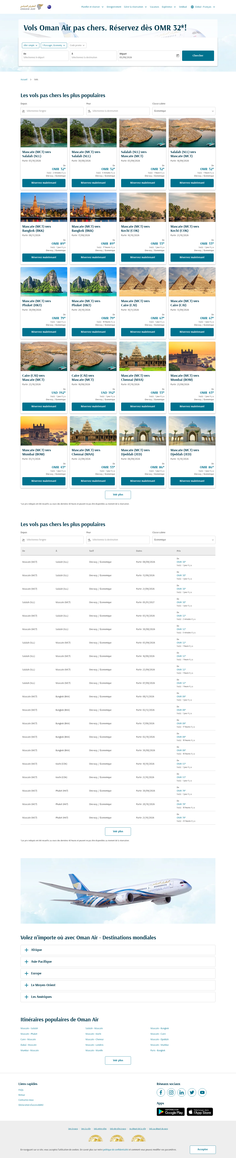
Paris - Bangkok (157, 1050)
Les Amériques (41, 997)
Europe (36, 973)
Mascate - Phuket (29, 1034)
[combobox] (45, 57)
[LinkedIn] (181, 1092)
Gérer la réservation (136, 7)
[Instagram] (171, 1092)
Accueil (24, 79)
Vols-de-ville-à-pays (118, 1129)
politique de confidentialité (115, 1150)
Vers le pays (73, 1129)
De (24, 54)
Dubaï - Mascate (28, 1045)
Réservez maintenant (43, 183)
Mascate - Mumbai (159, 1045)
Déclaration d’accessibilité (30, 1105)
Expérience (169, 7)
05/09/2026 (126, 57)
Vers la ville (86, 1129)
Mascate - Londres (94, 1045)
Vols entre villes (100, 1129)
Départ (123, 54)
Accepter (202, 1149)
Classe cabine (158, 103)
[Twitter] (192, 1092)
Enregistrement (114, 7)
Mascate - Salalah (29, 1028)
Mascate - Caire (158, 1034)
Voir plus (118, 1060)
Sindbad (183, 7)
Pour (88, 103)
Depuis (24, 103)
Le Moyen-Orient (43, 985)
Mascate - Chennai (94, 1039)
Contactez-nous (26, 1100)
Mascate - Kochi (93, 1034)
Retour (21, 1095)
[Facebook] (161, 1092)
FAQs (20, 1090)
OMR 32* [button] (169, 28)
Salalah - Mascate (94, 1028)
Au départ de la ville (137, 1129)
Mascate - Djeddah (159, 1039)
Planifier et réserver (92, 7)
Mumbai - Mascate (30, 1050)
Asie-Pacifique (41, 962)
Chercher (198, 55)
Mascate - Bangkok (159, 1028)
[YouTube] (202, 1092)
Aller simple (28, 45)
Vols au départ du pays (158, 1129)
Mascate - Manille (94, 1050)
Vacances (154, 7)
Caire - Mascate (28, 1039)
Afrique (36, 950)
